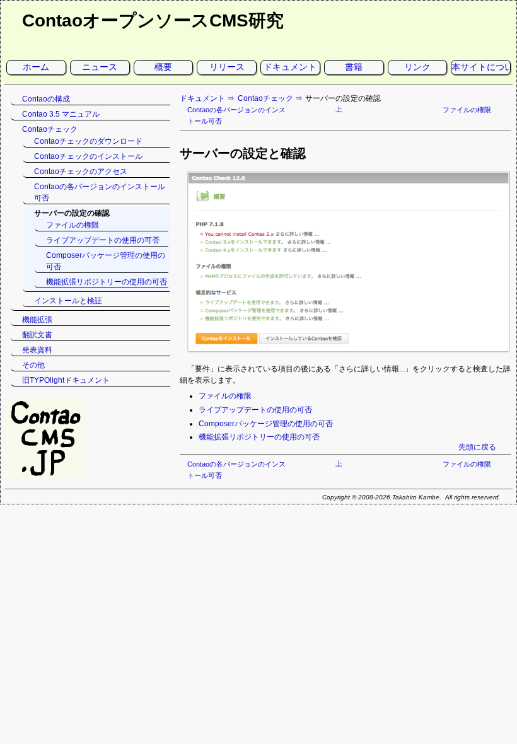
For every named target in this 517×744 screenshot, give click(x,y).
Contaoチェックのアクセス (80, 171)
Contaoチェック (265, 98)
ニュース (99, 67)
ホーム (36, 67)
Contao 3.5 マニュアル (61, 114)
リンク (417, 67)
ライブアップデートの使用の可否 (255, 409)
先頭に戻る (477, 447)
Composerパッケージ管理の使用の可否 (266, 423)
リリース (227, 67)
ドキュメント (290, 67)
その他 (33, 365)
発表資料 (37, 350)
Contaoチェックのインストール (88, 156)
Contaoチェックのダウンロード (88, 141)
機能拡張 (37, 319)
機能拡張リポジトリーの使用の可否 (259, 437)
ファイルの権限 (467, 109)
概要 (163, 67)
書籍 (354, 67)
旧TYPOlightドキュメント (66, 380)
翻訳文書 (37, 334)
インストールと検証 (68, 300)
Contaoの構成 (46, 99)
